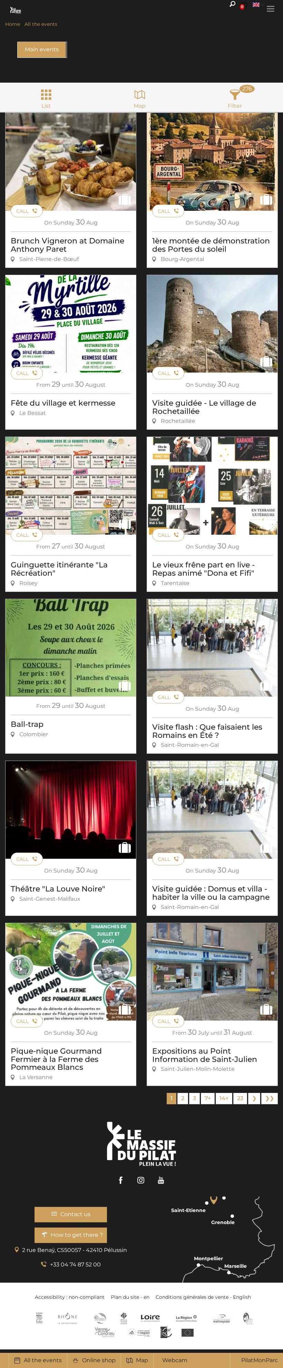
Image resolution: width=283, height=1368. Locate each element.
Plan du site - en (130, 1297)
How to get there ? (77, 1235)
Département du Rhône (68, 1318)
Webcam (174, 1360)
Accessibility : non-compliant (70, 1297)
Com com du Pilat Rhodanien (99, 1318)
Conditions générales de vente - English (203, 1297)
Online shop (99, 1360)
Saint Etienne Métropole (221, 1318)
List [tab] (46, 106)
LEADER (166, 1332)
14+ (223, 1098)
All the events (43, 1360)
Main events (42, 49)
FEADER (139, 1332)
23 (240, 1098)
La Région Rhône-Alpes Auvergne (186, 1318)
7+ (208, 1098)
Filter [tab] (235, 106)
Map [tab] (140, 106)
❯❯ (269, 1098)
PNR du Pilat (248, 1318)
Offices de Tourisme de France (123, 1318)
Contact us (75, 1214)
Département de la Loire (150, 1318)
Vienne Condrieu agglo (105, 1332)
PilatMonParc (259, 1360)
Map (142, 1360)
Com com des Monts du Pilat (39, 1318)
